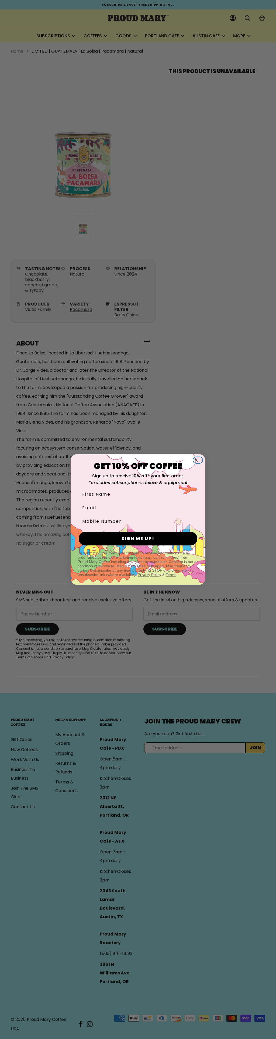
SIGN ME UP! (138, 538)
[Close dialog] (199, 460)
